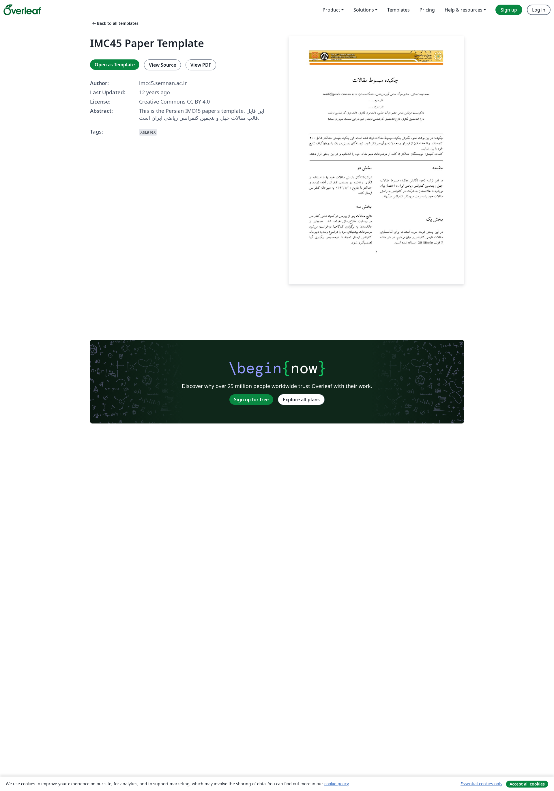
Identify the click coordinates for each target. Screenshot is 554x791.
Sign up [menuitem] (509, 10)
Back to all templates (114, 23)
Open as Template (115, 64)
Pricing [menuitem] (427, 10)
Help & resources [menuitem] (463, 10)
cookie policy (336, 783)
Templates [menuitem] (398, 10)
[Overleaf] (22, 10)
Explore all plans (301, 399)
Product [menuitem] (331, 10)
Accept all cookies (527, 784)
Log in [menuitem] (538, 10)
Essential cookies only (481, 783)
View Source (162, 65)
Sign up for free (251, 399)
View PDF (200, 65)
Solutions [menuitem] (363, 10)
